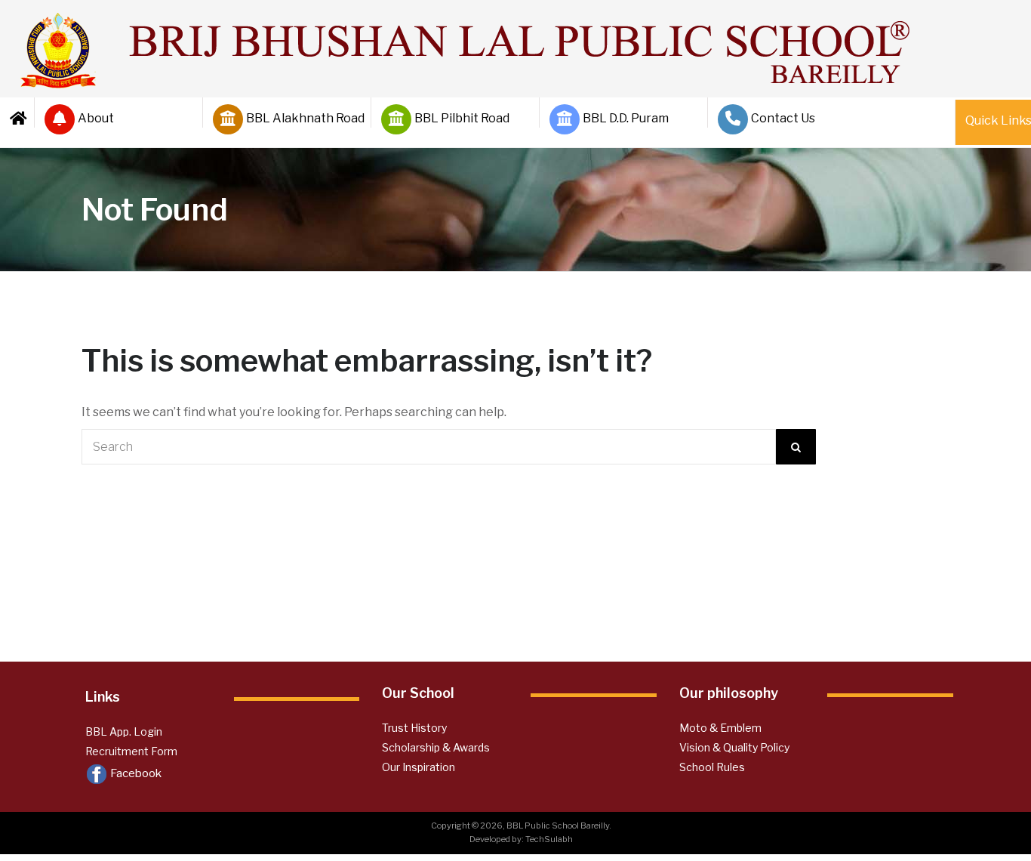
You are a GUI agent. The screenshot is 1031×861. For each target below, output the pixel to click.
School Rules (712, 767)
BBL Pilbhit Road (461, 118)
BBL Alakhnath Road (302, 118)
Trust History (414, 727)
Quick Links (993, 120)
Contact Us (783, 118)
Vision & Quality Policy (734, 747)
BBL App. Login (123, 731)
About (96, 118)
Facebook (135, 773)
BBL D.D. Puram (626, 118)
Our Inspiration (418, 767)
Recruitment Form (131, 751)
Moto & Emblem (720, 727)
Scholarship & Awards (436, 747)
